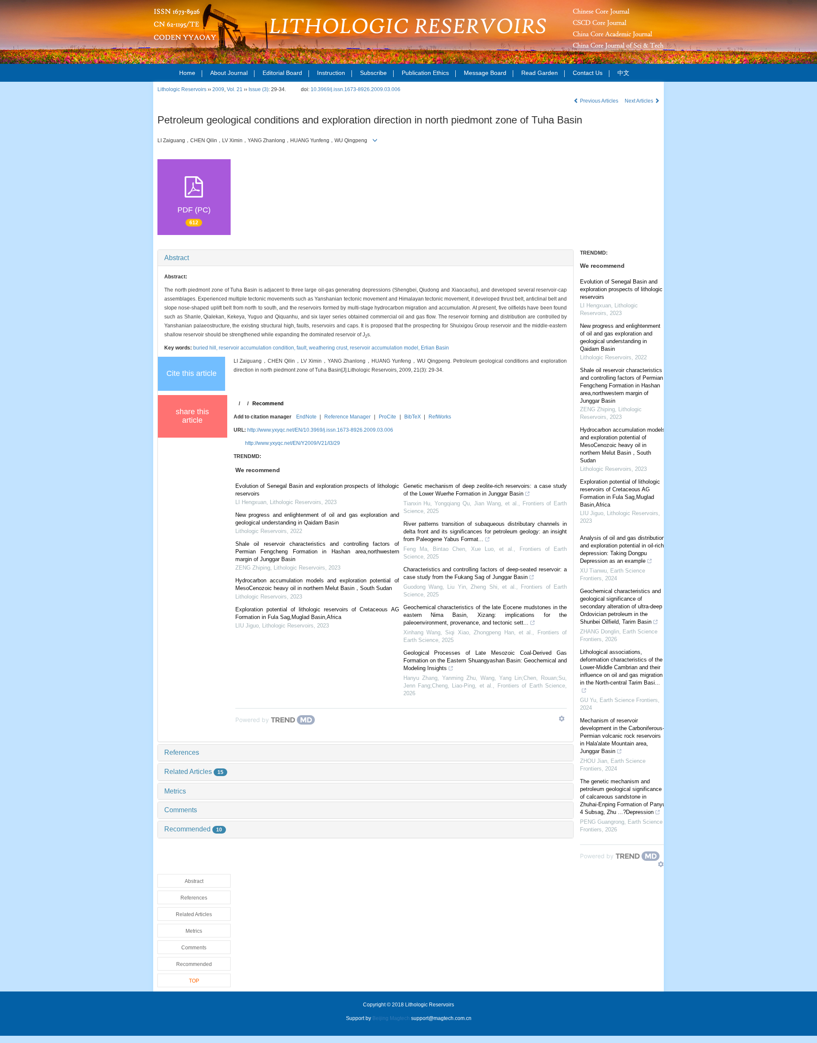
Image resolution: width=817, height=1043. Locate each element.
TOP (194, 981)
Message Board (485, 72)
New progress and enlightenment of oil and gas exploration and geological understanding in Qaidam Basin (317, 519)
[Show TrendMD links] (561, 718)
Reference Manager (347, 417)
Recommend (267, 404)
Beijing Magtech (391, 1018)
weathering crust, (329, 348)
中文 (623, 72)
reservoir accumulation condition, (258, 348)
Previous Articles (599, 101)
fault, (303, 348)
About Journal (229, 72)
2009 (218, 89)
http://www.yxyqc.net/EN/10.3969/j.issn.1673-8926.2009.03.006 (320, 430)
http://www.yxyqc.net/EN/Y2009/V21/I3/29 (292, 443)
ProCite (387, 417)
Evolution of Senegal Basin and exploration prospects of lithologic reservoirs (317, 490)
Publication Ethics (425, 72)
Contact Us (588, 72)
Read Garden (539, 72)
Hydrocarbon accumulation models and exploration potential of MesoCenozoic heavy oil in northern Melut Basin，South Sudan (317, 584)
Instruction (331, 72)
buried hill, (206, 348)
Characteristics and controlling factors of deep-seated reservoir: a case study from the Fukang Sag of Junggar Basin (485, 573)
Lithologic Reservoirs (181, 89)
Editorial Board (282, 72)
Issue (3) (259, 89)
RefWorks (439, 417)
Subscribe (373, 72)
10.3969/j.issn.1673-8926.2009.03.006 (355, 89)
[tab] (365, 258)
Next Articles (639, 101)
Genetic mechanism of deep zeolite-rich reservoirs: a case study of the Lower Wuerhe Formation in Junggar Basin (485, 490)
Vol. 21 (235, 89)
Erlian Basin (435, 348)
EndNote (306, 417)
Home (187, 72)
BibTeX (412, 417)
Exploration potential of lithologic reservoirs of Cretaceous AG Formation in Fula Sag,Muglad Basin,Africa (317, 613)
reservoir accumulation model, (385, 348)
